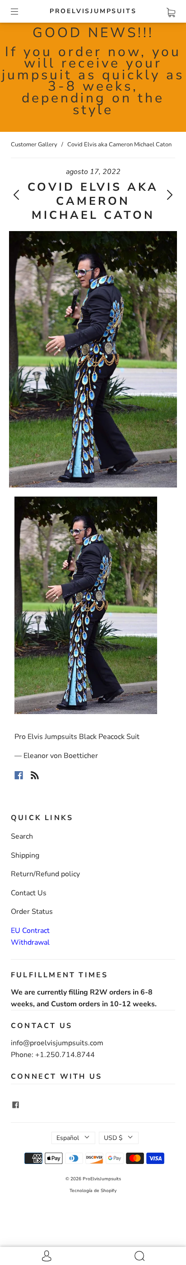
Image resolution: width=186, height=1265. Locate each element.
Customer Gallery (34, 144)
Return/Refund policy (45, 874)
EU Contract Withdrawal (30, 936)
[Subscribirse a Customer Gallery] (35, 775)
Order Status (32, 912)
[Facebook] (19, 775)
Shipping (25, 855)
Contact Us (28, 893)
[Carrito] (171, 11)
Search (22, 836)
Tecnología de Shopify (93, 1191)
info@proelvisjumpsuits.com (57, 1043)
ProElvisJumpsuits (93, 11)
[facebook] (15, 1105)
